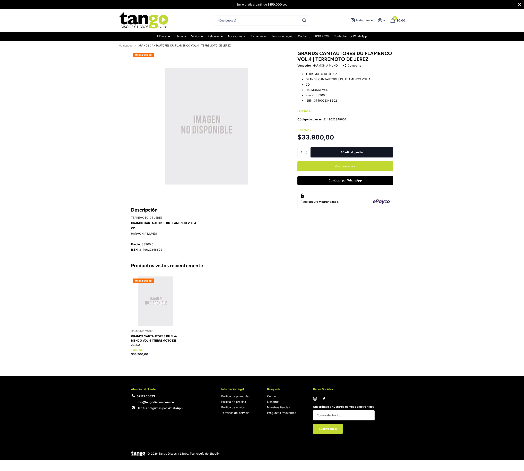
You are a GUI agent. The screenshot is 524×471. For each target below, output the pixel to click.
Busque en (304, 20)
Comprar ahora (345, 166)
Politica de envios (233, 407)
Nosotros (273, 401)
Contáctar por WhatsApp (350, 36)
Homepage (126, 45)
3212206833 (146, 396)
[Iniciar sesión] (381, 20)
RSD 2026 (322, 36)
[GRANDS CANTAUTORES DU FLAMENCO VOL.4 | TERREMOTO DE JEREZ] (156, 301)
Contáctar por (345, 180)
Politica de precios (233, 401)
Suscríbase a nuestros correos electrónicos (343, 406)
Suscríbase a (328, 428)
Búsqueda (273, 389)
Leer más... (305, 111)
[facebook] (324, 398)
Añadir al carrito (352, 152)
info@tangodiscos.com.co (155, 402)
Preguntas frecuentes (281, 412)
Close (519, 4)
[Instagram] (315, 399)
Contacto (304, 36)
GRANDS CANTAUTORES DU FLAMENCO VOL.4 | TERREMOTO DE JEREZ (154, 340)
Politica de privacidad (235, 396)
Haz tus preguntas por (160, 408)
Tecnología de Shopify (205, 453)
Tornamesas (258, 36)
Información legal (232, 389)
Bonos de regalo (282, 36)
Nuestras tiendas (278, 407)
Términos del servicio (235, 412)
